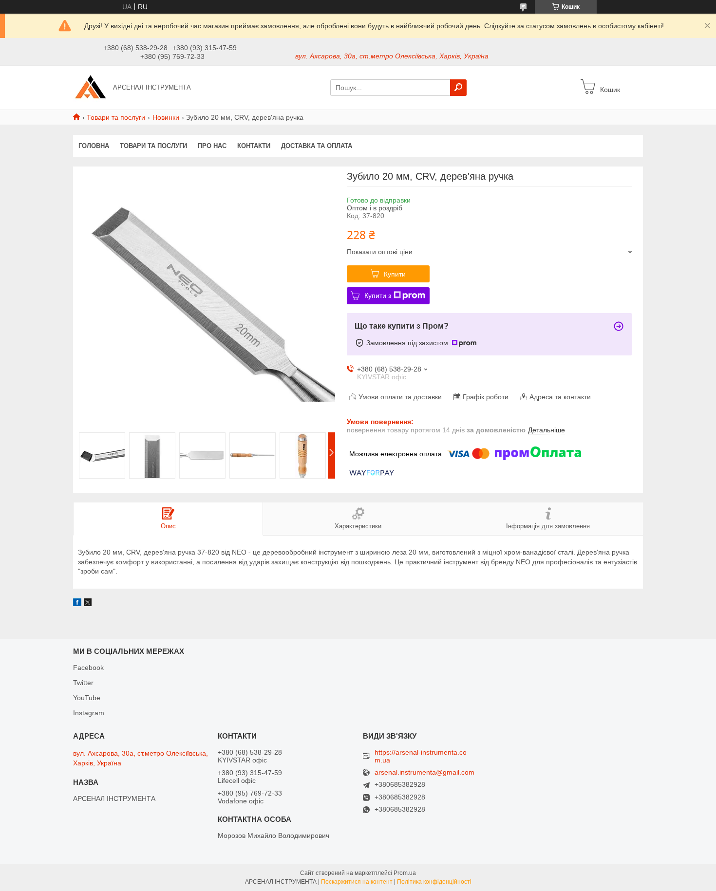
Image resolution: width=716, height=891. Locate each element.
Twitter (83, 683)
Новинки (165, 117)
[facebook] (77, 604)
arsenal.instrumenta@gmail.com (424, 772)
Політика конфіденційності (434, 881)
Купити (395, 274)
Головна (93, 145)
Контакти (253, 145)
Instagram (88, 713)
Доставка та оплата (316, 145)
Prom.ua (405, 873)
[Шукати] (458, 87)
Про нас (212, 145)
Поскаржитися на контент (357, 881)
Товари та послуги (116, 117)
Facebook (88, 667)
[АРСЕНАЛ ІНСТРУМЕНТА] (90, 87)
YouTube (86, 698)
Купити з (377, 295)
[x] (88, 604)
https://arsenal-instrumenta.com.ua (421, 756)
